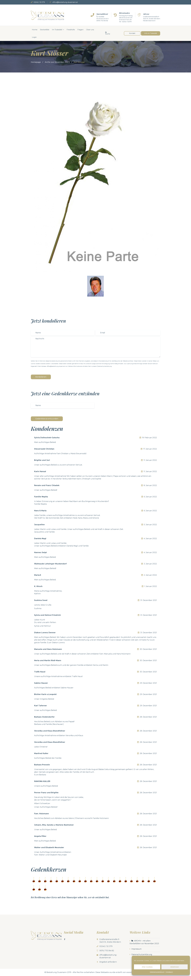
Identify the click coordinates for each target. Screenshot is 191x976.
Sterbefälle (44, 30)
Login (34, 37)
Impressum (169, 972)
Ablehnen (174, 967)
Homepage (36, 62)
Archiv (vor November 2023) (57, 62)
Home (34, 30)
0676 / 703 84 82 (102, 20)
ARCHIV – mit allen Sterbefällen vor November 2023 (144, 942)
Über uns (90, 30)
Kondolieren (40, 377)
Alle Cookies (147, 967)
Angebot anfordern (108, 962)
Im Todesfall (57, 30)
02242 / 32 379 (39, 2)
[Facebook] (65, 939)
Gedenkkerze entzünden (46, 419)
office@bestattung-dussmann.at (65, 2)
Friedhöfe (71, 30)
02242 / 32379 (127, 21)
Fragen (80, 30)
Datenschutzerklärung (157, 972)
